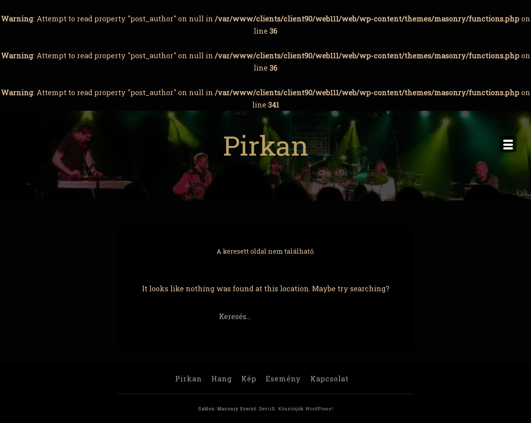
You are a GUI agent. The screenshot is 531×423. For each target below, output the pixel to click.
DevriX (267, 408)
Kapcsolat (329, 378)
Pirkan (265, 145)
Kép (248, 378)
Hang (221, 378)
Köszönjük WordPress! (305, 408)
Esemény (283, 378)
